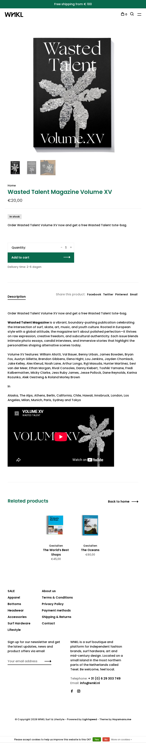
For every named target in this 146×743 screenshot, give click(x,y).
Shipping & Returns (56, 617)
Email (133, 294)
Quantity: (19, 247)
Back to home (118, 501)
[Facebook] (71, 691)
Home (12, 185)
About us (49, 591)
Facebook (94, 294)
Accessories (17, 617)
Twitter (108, 294)
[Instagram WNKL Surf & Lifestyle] (78, 691)
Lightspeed (89, 719)
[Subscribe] (46, 661)
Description (17, 296)
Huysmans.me (121, 719)
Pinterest (121, 294)
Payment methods (56, 610)
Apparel (14, 597)
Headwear (16, 610)
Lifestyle (14, 630)
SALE (11, 591)
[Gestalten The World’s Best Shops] (56, 525)
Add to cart (20, 257)
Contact (48, 623)
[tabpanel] (73, 93)
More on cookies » (121, 739)
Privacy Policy (53, 604)
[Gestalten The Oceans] (90, 525)
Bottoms (14, 604)
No (106, 739)
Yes (97, 739)
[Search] (132, 14)
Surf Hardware (19, 623)
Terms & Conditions (57, 597)
